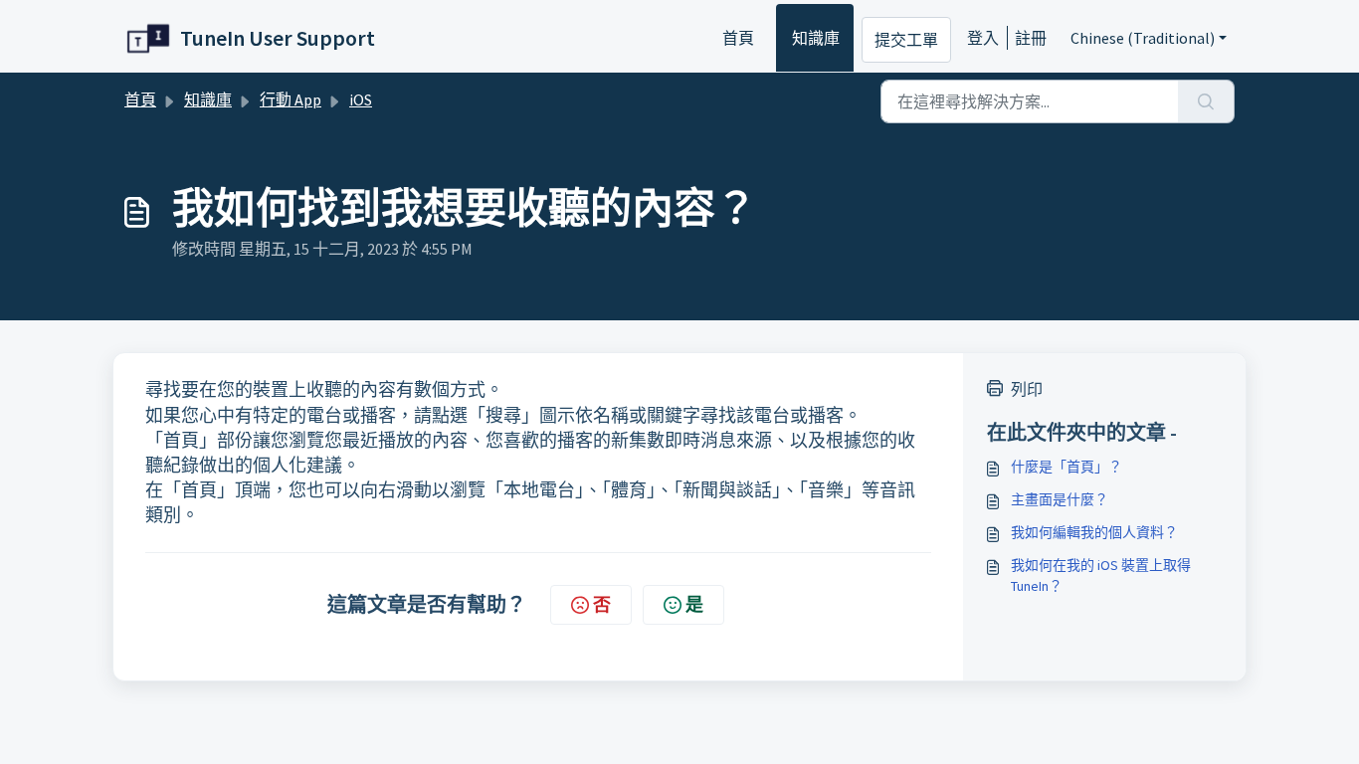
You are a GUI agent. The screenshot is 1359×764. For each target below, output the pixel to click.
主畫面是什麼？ (1059, 499)
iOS (360, 99)
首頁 (738, 38)
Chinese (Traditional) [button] (1142, 38)
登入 (983, 38)
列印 (1027, 389)
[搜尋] (1206, 101)
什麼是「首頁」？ (1066, 467)
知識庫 (816, 38)
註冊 (1031, 38)
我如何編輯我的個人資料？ (1094, 532)
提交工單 (906, 40)
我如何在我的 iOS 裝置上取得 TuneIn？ (1101, 575)
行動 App (290, 99)
